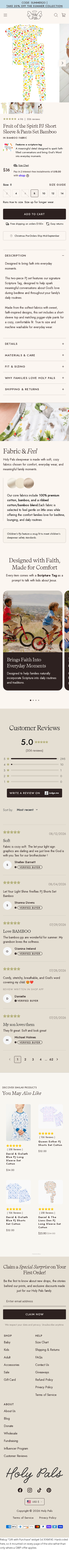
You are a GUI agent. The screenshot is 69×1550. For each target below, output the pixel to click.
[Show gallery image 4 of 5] (30, 108)
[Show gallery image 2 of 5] (13, 108)
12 (53, 193)
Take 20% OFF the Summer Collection (34, 6)
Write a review (34, 793)
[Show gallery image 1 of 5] (4, 108)
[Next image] (62, 63)
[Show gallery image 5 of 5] (38, 108)
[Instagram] (29, 1490)
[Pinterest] (49, 1490)
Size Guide (57, 185)
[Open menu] (9, 15)
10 (43, 193)
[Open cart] (63, 15)
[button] (34, 758)
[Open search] (56, 15)
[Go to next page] (58, 1059)
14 (62, 193)
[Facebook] (20, 1490)
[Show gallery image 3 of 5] (21, 108)
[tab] (30, 700)
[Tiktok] (39, 1490)
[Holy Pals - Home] (34, 15)
